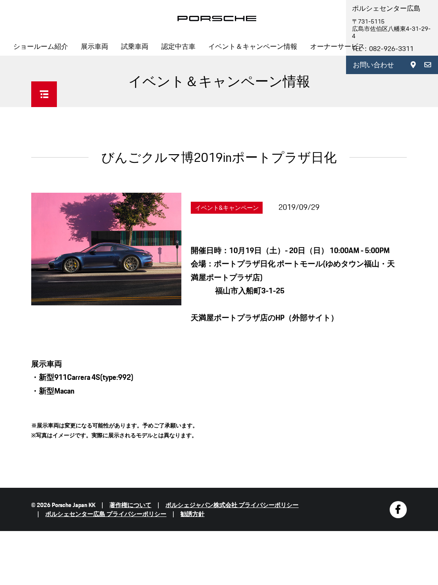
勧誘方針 (192, 514)
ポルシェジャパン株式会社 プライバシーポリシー (232, 505)
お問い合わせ (373, 65)
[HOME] (217, 18)
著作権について (130, 505)
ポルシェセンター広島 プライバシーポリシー (105, 514)
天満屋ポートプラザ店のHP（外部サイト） (264, 317)
